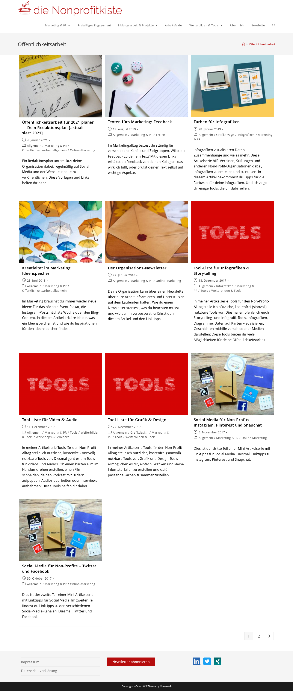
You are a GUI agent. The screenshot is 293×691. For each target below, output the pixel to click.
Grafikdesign (225, 135)
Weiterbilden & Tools (226, 291)
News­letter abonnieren (131, 661)
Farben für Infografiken (217, 121)
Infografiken (246, 135)
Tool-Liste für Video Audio (50, 419)
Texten (160, 135)
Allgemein (34, 146)
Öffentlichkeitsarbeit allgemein (44, 150)
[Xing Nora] (217, 660)
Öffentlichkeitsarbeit (262, 44)
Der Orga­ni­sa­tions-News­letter (137, 267)
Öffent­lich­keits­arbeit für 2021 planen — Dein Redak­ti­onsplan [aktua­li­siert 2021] (58, 127)
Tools (204, 291)
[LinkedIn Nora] (197, 660)
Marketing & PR (56, 146)
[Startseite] (243, 44)
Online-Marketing (82, 150)
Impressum (30, 662)
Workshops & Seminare (52, 437)
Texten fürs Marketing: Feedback (140, 121)
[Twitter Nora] (207, 660)
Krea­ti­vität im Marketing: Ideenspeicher (47, 270)
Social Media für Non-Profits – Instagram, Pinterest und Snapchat (228, 422)
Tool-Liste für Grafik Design (137, 419)
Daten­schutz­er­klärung (39, 670)
